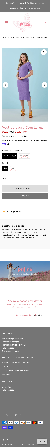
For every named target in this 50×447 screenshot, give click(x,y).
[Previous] (5, 85)
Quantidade (6, 178)
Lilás (5, 168)
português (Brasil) (13, 415)
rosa (12, 168)
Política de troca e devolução (15, 345)
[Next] (44, 85)
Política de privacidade (12, 338)
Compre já (25, 196)
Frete (4, 136)
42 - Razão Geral (9, 156)
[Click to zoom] (44, 52)
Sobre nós (6, 387)
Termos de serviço (10, 351)
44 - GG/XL (24, 156)
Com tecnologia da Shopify (27, 444)
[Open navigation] (6, 22)
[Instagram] (7, 440)
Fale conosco (8, 348)
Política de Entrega (10, 342)
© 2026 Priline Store (9, 444)
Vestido (15, 37)
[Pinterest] (3, 440)
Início (6, 37)
